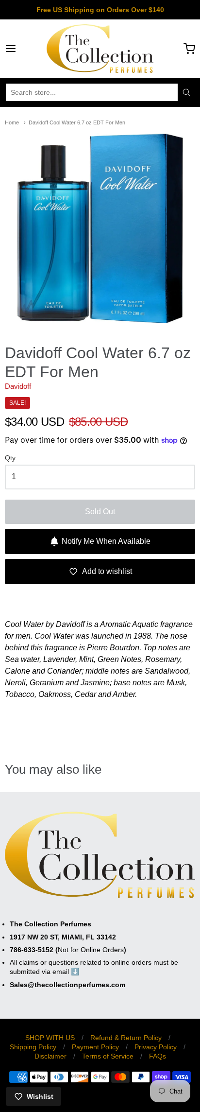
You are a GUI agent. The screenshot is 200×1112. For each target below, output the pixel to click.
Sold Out (100, 511)
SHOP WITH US (50, 1038)
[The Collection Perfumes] (100, 48)
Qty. (11, 458)
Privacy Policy (155, 1047)
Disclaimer (50, 1056)
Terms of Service (107, 1056)
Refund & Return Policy (126, 1038)
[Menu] (24, 48)
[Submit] (186, 92)
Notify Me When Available (106, 541)
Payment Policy (95, 1047)
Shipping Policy (33, 1047)
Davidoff (18, 386)
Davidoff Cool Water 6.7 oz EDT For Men (77, 122)
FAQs (157, 1056)
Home (12, 122)
